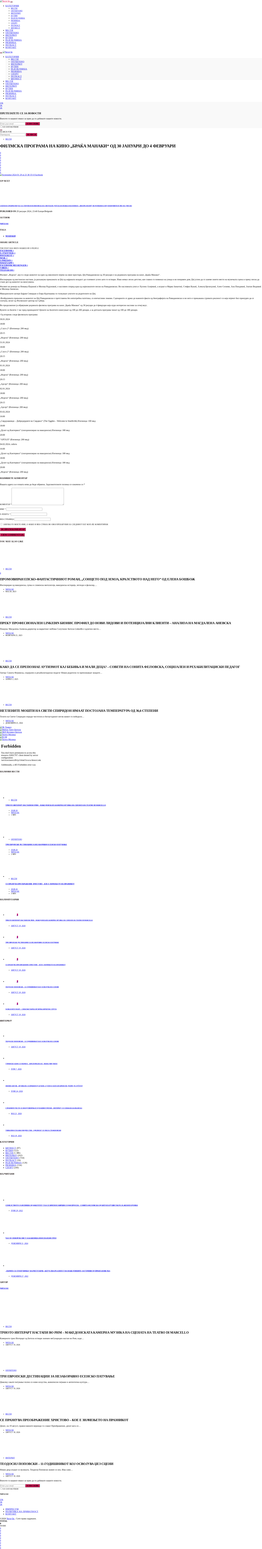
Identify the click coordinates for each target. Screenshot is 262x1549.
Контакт (10, 47)
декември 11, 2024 (19, 1243)
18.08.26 (14, 889)
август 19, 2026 (18, 926)
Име (3, 509)
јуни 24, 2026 (17, 1091)
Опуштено (17, 11)
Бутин (14, 16)
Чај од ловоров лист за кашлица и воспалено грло (30, 1238)
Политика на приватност (21, 1511)
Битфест (15, 28)
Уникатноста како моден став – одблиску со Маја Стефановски (33, 1130)
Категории (12, 6)
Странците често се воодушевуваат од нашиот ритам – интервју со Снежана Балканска (43, 1108)
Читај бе (4, 224)
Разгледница (18, 18)
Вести (14, 8)
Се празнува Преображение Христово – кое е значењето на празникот (40, 884)
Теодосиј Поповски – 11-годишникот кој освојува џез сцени (32, 987)
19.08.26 (14, 810)
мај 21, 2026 (16, 1114)
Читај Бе (11, 1518)
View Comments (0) (12, 535)
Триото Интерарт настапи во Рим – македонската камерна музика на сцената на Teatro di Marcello (55, 805)
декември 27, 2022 (19, 1276)
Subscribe (32, 123)
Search (31, 134)
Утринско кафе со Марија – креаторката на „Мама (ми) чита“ (31, 1064)
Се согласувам (10, 127)
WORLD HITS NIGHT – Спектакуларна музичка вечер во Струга (31, 1009)
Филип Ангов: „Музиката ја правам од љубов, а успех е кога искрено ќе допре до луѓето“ (44, 1086)
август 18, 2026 (18, 970)
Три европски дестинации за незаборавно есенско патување (36, 844)
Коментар (6, 504)
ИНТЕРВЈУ (16, 13)
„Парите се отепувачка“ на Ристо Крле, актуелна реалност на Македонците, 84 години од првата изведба (57, 1271)
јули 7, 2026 (16, 1069)
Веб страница (7, 519)
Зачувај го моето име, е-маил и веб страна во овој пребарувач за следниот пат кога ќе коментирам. (55, 524)
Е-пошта (5, 514)
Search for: (6, 132)
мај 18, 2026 (16, 1136)
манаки (10, 236)
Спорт (14, 23)
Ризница (15, 21)
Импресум (12, 1509)
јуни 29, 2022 (17, 1211)
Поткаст (15, 25)
